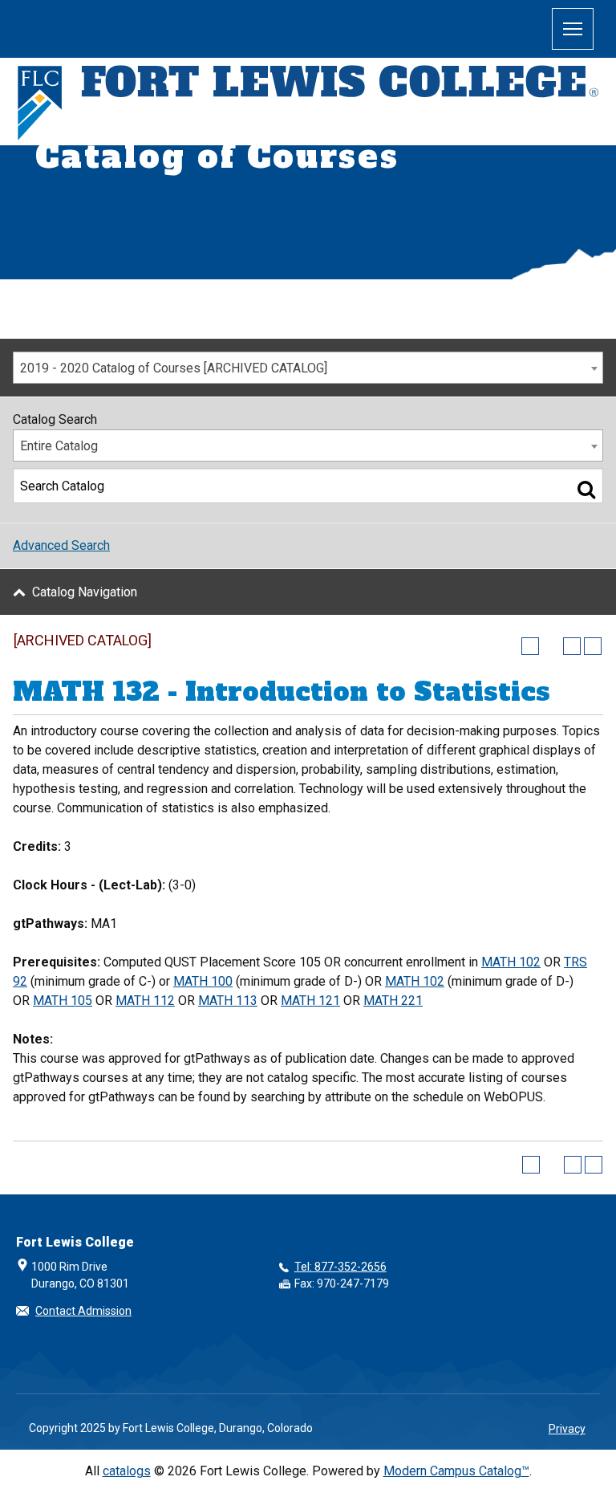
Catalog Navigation (84, 592)
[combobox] (308, 368)
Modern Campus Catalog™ (456, 1471)
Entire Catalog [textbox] (59, 446)
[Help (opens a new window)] (593, 646)
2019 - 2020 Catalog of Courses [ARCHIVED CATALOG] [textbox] (173, 368)
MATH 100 (203, 981)
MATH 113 (227, 1000)
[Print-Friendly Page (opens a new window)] (572, 646)
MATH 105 (62, 1000)
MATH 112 (145, 1000)
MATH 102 (511, 962)
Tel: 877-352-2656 (340, 1266)
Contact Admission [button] (83, 1310)
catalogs (127, 1471)
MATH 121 (310, 1000)
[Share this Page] (551, 646)
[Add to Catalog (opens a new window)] (530, 646)
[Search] (586, 489)
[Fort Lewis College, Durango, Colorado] (308, 104)
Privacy (567, 1428)
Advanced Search (61, 545)
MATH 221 (393, 1000)
